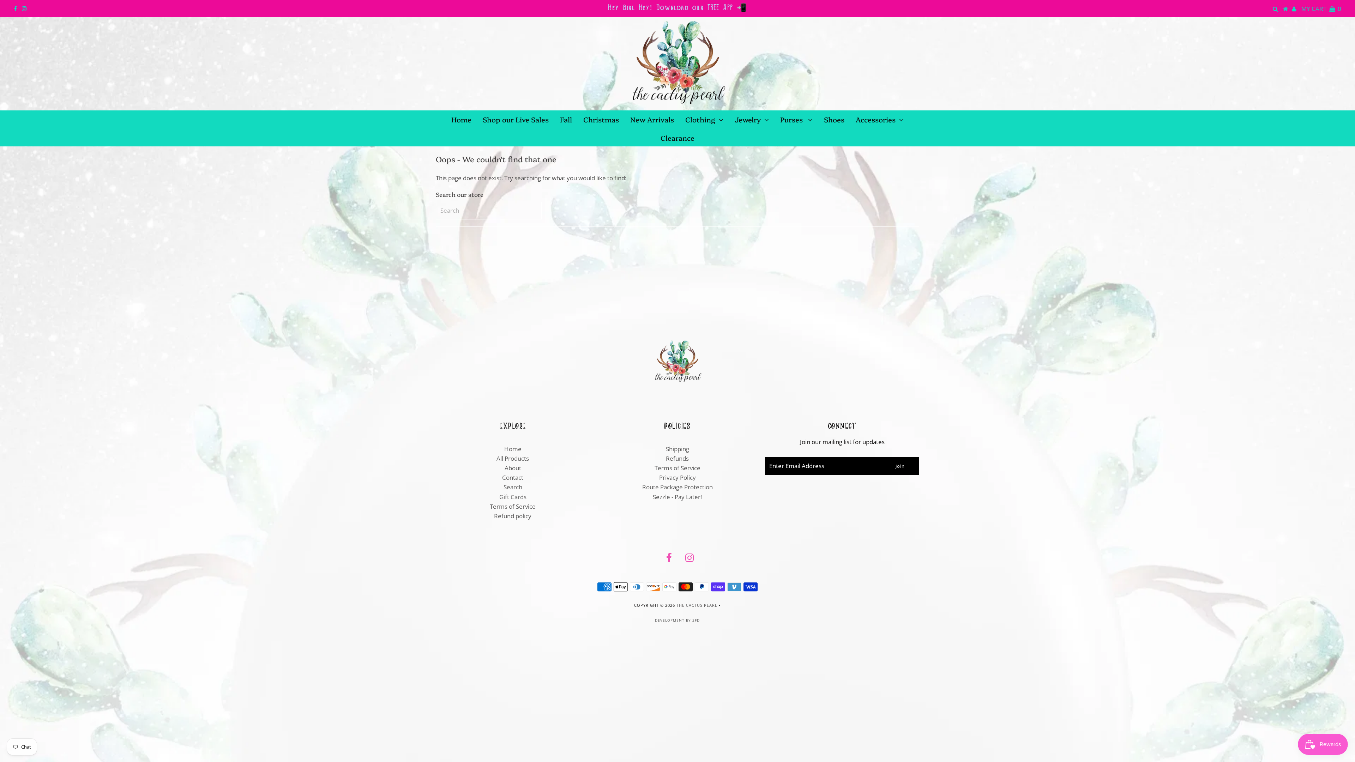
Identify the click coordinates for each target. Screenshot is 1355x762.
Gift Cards (512, 497)
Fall (566, 119)
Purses (792, 119)
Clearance (677, 138)
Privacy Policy (677, 477)
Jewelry (748, 119)
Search (513, 487)
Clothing (700, 119)
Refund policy (512, 516)
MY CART (1321, 9)
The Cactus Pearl (696, 605)
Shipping (677, 449)
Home (461, 119)
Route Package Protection (677, 487)
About (513, 468)
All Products (512, 458)
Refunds (677, 458)
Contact (512, 477)
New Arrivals (652, 119)
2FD (696, 620)
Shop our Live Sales (516, 119)
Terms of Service (513, 506)
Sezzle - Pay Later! (677, 497)
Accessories (876, 119)
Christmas (601, 119)
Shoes (834, 119)
